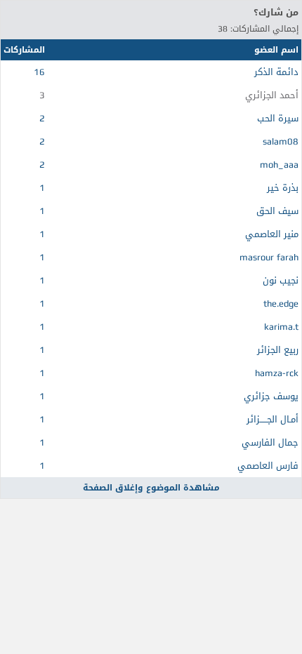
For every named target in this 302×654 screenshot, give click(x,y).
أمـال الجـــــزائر (272, 419)
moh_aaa (279, 164)
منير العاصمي (271, 234)
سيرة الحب (277, 118)
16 (39, 72)
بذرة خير (282, 187)
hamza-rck (276, 373)
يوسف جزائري (271, 396)
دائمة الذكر (276, 72)
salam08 (280, 141)
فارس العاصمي (267, 465)
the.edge (280, 303)
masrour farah (268, 257)
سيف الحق (277, 211)
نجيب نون (280, 280)
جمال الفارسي (270, 442)
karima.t (281, 326)
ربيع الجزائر (277, 350)
